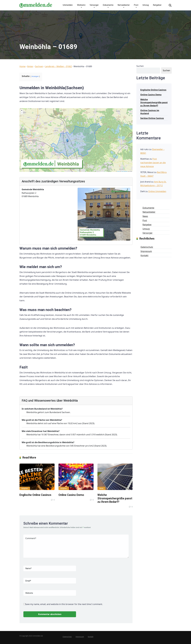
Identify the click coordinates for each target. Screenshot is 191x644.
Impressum (146, 251)
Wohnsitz (81, 5)
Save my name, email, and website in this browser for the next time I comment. (64, 604)
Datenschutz (147, 247)
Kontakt (144, 255)
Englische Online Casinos (35, 495)
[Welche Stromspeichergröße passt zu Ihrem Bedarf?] (115, 477)
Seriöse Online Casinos (152, 118)
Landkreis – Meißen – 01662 (58, 66)
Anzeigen (35, 76)
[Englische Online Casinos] (37, 477)
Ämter (30, 66)
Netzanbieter (124, 5)
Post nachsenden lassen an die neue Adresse (153, 162)
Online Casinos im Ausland (149, 112)
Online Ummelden (157, 191)
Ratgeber (157, 5)
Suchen (140, 66)
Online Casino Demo (71, 495)
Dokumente (108, 5)
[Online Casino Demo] (76, 477)
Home (22, 66)
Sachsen (39, 66)
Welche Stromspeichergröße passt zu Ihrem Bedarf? (114, 498)
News (101, 488)
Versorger (94, 5)
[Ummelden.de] (35, 4)
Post (136, 5)
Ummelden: (68, 5)
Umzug (146, 5)
